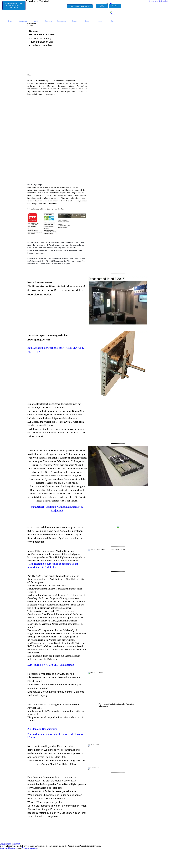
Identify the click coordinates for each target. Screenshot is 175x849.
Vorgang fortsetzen (29, 848)
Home (10, 21)
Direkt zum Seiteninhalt (158, 1)
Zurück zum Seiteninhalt (10, 844)
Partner (100, 21)
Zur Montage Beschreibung (42, 729)
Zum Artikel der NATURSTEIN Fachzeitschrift (50, 664)
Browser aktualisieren (9, 848)
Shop (112, 21)
